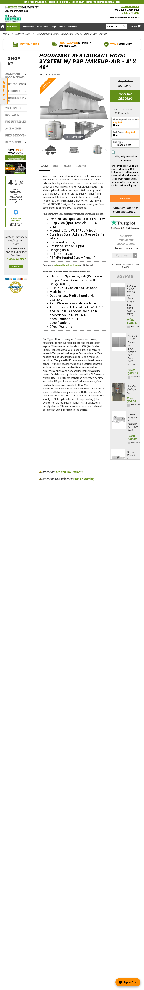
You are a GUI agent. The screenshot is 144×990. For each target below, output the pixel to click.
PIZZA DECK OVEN (15, 135)
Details (44, 166)
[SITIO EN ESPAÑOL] (120, 7)
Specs (55, 166)
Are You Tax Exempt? (62, 472)
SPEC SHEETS (13, 142)
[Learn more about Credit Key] (125, 110)
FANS (117, 2)
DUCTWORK (12, 114)
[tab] (44, 167)
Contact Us (81, 166)
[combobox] (116, 26)
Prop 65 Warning (68, 479)
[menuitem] (13, 27)
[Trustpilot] (13, 18)
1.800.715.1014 (130, 13)
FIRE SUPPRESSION (16, 121)
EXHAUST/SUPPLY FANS (15, 100)
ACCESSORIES (13, 128)
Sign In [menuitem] (134, 26)
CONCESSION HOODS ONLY (70, 2)
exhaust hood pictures (66, 265)
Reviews (67, 166)
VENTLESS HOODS (15, 84)
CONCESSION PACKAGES (99, 2)
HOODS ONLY (12, 91)
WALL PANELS (13, 108)
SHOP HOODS (23, 34)
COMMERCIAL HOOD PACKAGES (15, 76)
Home (6, 34)
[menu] (72, 27)
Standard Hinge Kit (131, 389)
